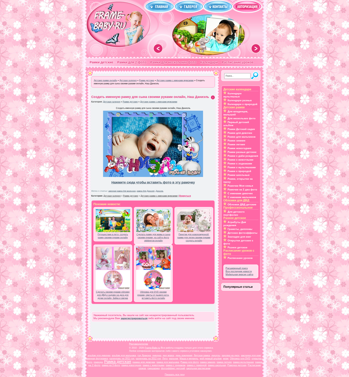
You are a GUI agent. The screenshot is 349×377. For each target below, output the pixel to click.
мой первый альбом (211, 358)
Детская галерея (111, 101)
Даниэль (159, 191)
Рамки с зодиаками (240, 163)
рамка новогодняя (131, 365)
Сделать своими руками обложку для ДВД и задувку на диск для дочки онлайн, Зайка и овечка (113, 295)
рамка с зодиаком (175, 365)
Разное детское (237, 247)
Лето (165, 358)
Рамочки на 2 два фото (242, 189)
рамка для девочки (144, 362)
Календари (209, 62)
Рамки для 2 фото (131, 62)
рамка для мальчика (168, 362)
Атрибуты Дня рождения (234, 224)
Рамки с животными (240, 159)
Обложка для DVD (240, 358)
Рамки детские (101, 62)
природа (98, 362)
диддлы (215, 355)
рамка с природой (196, 365)
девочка (156, 355)
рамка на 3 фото (111, 365)
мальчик (173, 358)
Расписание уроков (237, 62)
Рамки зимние (236, 140)
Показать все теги (174, 374)
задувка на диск (230, 355)
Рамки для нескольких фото (173, 62)
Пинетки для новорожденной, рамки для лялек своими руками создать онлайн (193, 237)
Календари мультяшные (232, 95)
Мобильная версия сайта (239, 274)
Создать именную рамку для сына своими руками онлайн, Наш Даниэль (150, 97)
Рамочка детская (236, 365)
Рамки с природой (239, 171)
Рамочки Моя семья (240, 185)
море (225, 358)
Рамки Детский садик (241, 129)
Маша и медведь (189, 358)
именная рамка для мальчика (122, 191)
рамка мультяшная (243, 362)
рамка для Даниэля (146, 191)
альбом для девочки (99, 355)
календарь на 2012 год (148, 358)
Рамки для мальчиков (242, 136)
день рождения (184, 355)
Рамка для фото (189, 362)
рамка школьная (217, 365)
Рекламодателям (138, 344)
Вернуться (185, 196)
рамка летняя (224, 362)
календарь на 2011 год (121, 358)
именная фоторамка (97, 358)
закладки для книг (251, 355)
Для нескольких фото (242, 118)
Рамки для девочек (240, 132)
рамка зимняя (207, 362)
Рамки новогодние (239, 148)
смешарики (153, 368)
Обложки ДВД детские (242, 204)
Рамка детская (117, 361)
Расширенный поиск (237, 268)
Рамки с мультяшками (242, 167)
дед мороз (168, 355)
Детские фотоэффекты (242, 232)
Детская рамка (202, 355)
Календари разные (240, 100)
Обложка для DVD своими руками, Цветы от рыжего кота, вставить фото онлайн (153, 295)
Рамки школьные (239, 174)
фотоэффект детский (173, 368)
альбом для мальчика (124, 355)
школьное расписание (198, 368)
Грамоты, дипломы (240, 229)
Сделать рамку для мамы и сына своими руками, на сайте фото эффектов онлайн (153, 237)
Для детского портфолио (234, 213)
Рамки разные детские (242, 152)
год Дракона (144, 355)
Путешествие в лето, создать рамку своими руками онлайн (113, 236)
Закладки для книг (239, 236)
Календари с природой (242, 104)
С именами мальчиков (242, 197)
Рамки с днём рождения (243, 155)
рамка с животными (153, 365)
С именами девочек (240, 193)
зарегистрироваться (134, 318)
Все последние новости (239, 271)
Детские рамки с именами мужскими (158, 101)
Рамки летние (236, 144)
